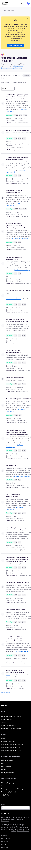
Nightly (3, 770)
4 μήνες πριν (22, 602)
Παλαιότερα (5, 692)
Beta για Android (6, 767)
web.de (8, 675)
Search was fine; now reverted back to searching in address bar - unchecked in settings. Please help (17, 432)
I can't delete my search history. (16, 610)
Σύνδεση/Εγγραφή (7, 783)
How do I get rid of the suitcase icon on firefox (13, 351)
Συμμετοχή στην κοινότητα (10, 725)
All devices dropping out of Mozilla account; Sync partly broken (17, 158)
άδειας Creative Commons (20, 831)
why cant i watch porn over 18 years (17, 130)
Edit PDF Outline (11, 465)
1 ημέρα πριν (24, 216)
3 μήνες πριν (26, 370)
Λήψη (3, 738)
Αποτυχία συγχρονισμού (21, 179)
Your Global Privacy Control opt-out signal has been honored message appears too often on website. (17, 97)
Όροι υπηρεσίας (6, 838)
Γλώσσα (3, 805)
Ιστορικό (16, 625)
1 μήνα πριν (25, 123)
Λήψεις (16, 516)
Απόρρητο (4, 841)
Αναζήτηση (17, 212)
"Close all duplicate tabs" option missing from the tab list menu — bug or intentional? (15, 226)
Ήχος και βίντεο (18, 387)
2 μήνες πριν (24, 391)
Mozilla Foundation (19, 817)
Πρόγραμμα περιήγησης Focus (11, 750)
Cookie (3, 844)
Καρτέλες (17, 245)
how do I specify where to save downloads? (13, 495)
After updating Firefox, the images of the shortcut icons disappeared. (17, 529)
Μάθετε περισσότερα (15, 45)
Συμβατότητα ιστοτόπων (21, 571)
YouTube (5, 813)
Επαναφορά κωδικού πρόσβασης (12, 789)
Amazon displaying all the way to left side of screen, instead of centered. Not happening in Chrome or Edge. (17, 559)
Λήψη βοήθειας (6, 795)
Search (21, 3)
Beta (2, 763)
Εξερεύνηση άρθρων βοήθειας (11, 728)
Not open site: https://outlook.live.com (18, 290)
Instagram (8, 813)
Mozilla (5, 705)
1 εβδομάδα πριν (22, 422)
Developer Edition (7, 760)
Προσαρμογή (17, 418)
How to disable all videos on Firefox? (17, 582)
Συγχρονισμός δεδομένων (9, 792)
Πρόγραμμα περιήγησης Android (12, 744)
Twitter (3, 722)
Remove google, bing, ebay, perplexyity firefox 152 (14, 191)
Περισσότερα (22, 82)
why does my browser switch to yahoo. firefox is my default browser (17, 320)
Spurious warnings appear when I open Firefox (14, 258)
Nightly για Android (7, 773)
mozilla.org (5, 835)
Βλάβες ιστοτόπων (19, 118)
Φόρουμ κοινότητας (8, 10)
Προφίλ (16, 366)
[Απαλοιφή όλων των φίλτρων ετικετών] (2, 78)
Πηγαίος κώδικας (6, 719)
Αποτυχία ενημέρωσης (20, 658)
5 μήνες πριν (24, 312)
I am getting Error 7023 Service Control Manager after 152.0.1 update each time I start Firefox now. (17, 639)
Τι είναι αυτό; (5, 786)
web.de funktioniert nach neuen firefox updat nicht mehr (15, 671)
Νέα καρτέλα (18, 545)
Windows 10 (26, 75)
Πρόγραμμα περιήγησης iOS (10, 747)
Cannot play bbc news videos (15, 377)
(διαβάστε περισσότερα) (20, 238)
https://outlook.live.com (13, 299)
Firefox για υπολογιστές (9, 741)
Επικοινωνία (5, 847)
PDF (15, 483)
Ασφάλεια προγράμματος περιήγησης (18, 279)
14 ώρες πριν (25, 183)
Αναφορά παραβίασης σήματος (11, 716)
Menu (24, 3)
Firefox (9, 118)
